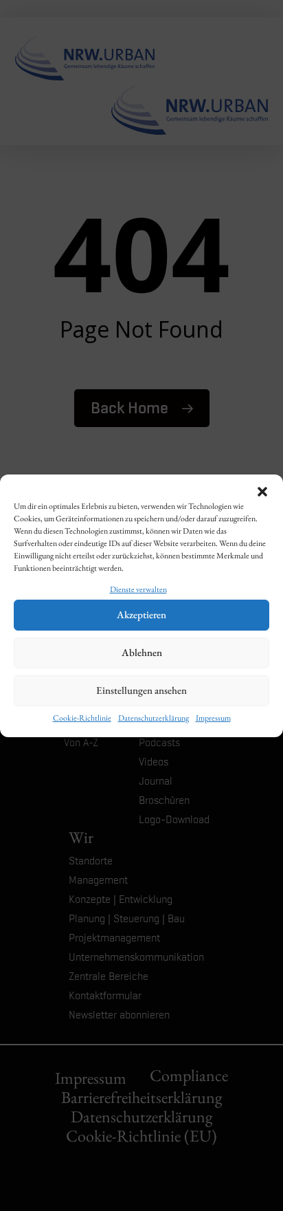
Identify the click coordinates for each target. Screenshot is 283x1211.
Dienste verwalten (138, 589)
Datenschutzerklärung (153, 717)
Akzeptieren (141, 614)
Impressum (213, 717)
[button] (262, 492)
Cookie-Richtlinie (82, 717)
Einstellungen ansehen (141, 690)
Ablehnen (142, 652)
